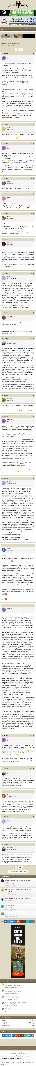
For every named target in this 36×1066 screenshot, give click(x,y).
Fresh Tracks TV (26, 1052)
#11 (33, 395)
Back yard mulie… (10, 905)
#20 (33, 844)
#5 (33, 194)
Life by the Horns (8, 883)
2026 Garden (8, 990)
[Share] (31, 54)
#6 (33, 213)
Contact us (4, 1047)
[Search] (34, 28)
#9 (33, 312)
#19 (33, 816)
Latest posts (6, 981)
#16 (33, 735)
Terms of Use (11, 1047)
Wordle (6, 984)
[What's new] (30, 28)
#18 (33, 791)
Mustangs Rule (8, 893)
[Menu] (2, 29)
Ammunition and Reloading (11, 1005)
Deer (14, 883)
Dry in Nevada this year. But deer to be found (17, 898)
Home (27, 1047)
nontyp (6, 914)
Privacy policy (18, 1047)
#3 (33, 143)
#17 (33, 768)
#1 (33, 53)
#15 (33, 605)
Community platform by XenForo (15, 1056)
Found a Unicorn (9, 913)
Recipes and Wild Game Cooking (12, 999)
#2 (33, 124)
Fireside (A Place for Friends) (11, 987)
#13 (33, 478)
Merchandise (13, 1053)
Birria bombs (8, 996)
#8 (33, 273)
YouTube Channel (22, 1053)
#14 (33, 545)
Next (20, 49)
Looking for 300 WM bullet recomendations (15, 1002)
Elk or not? (7, 1008)
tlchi (33, 1025)
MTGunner (7, 907)
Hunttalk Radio (17, 1052)
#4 (33, 178)
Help (24, 1047)
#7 (33, 239)
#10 (33, 338)
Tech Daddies (18, 1058)
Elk (5, 1011)
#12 (33, 416)
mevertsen (7, 900)
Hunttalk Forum (8, 1052)
